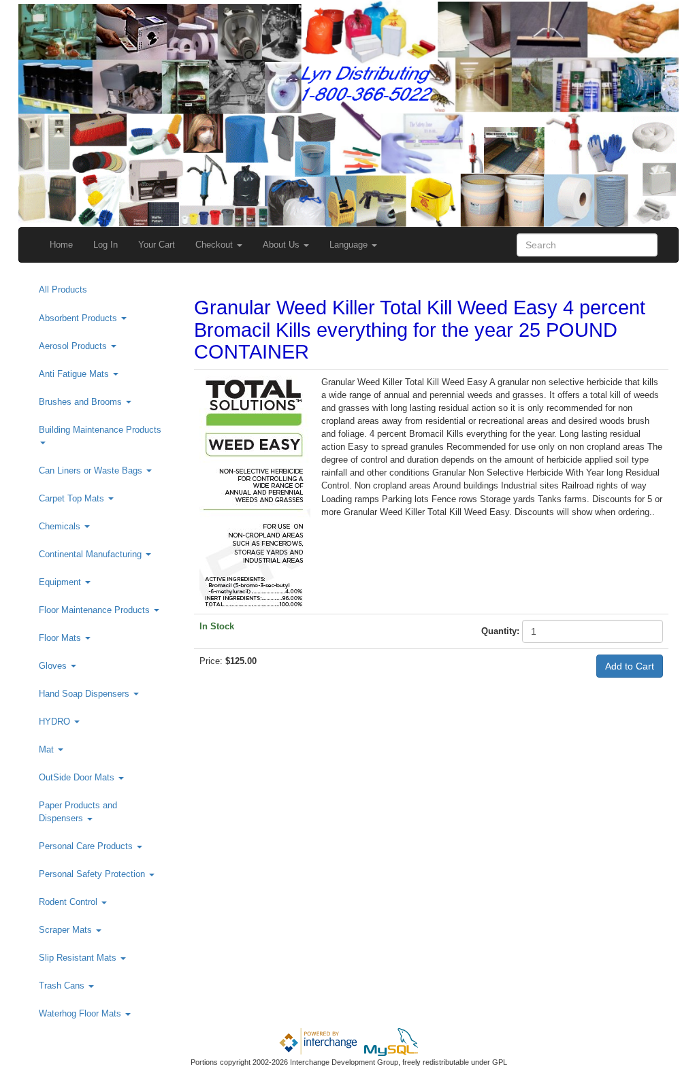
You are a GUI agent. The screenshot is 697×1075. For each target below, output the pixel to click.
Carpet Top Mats (73, 498)
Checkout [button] (215, 244)
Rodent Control (69, 902)
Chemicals (61, 526)
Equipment (61, 582)
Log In (105, 244)
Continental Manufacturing (91, 554)
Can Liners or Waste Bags (92, 470)
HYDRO (56, 721)
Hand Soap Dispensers (85, 694)
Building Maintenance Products (100, 430)
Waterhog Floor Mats (81, 1013)
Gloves (54, 666)
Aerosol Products (74, 346)
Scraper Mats (67, 930)
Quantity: (500, 631)
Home (61, 244)
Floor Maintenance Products (95, 610)
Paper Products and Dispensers (78, 811)
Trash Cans (63, 985)
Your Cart (156, 244)
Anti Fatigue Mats (75, 374)
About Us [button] (282, 244)
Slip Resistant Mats (79, 958)
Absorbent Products (79, 318)
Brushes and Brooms (82, 402)
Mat (47, 749)
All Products (63, 289)
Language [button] (349, 244)
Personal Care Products (87, 846)
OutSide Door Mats (78, 777)
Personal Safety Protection (93, 874)
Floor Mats (61, 638)
